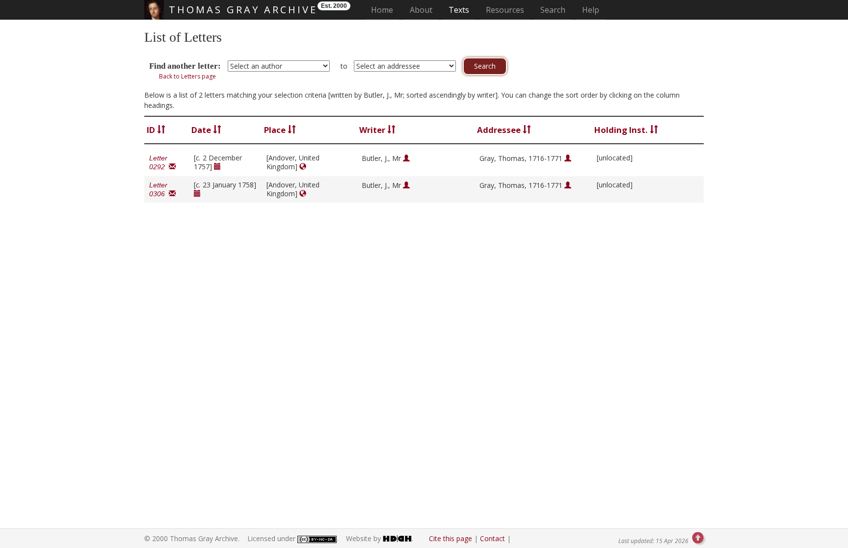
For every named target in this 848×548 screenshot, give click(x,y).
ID (152, 129)
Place (276, 129)
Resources (505, 9)
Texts (459, 9)
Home (385, 9)
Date (202, 129)
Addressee (500, 129)
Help (590, 9)
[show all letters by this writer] (406, 158)
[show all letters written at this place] (302, 166)
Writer (373, 129)
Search (552, 9)
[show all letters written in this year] (217, 166)
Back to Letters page (187, 76)
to (344, 66)
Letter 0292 (159, 162)
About (421, 9)
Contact (492, 538)
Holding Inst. (622, 129)
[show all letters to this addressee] (567, 158)
